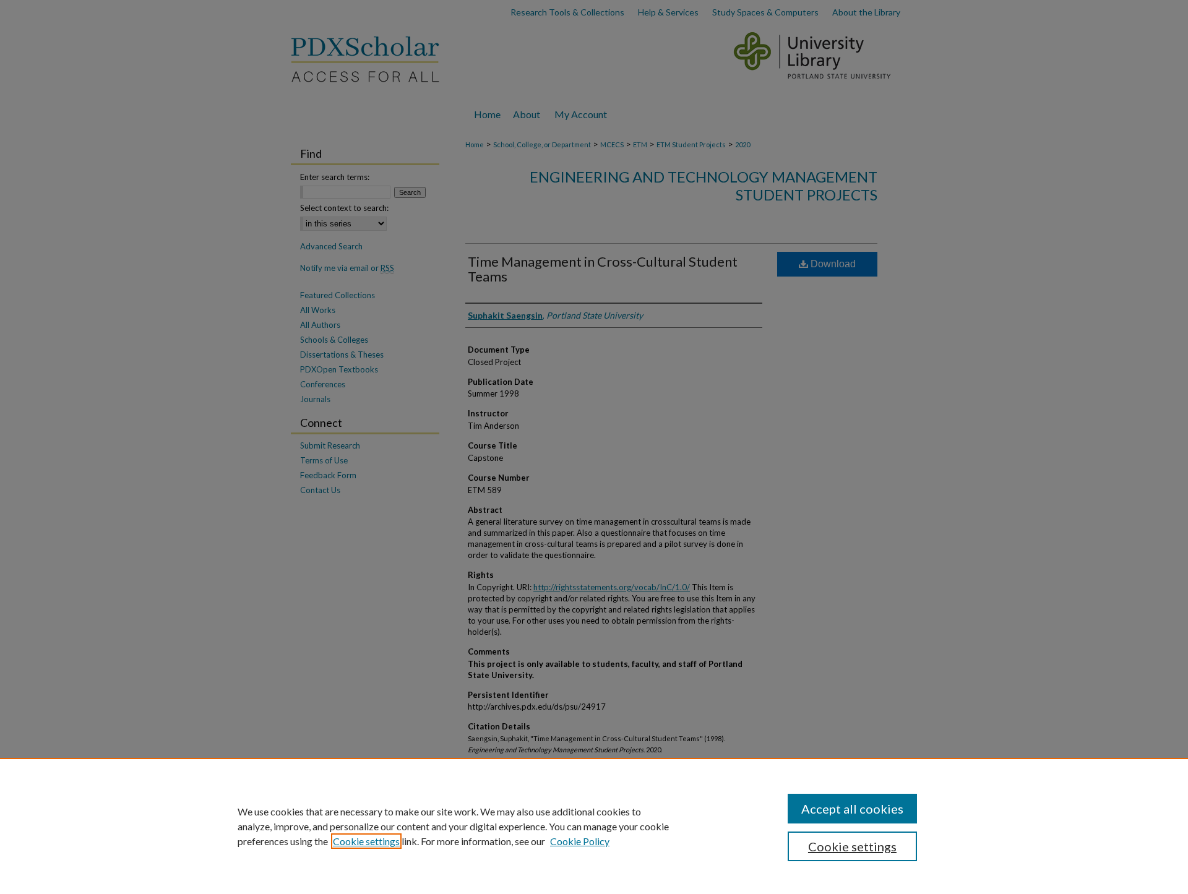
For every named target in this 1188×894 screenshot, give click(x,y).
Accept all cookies (852, 808)
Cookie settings (366, 841)
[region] (594, 826)
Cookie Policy (579, 841)
